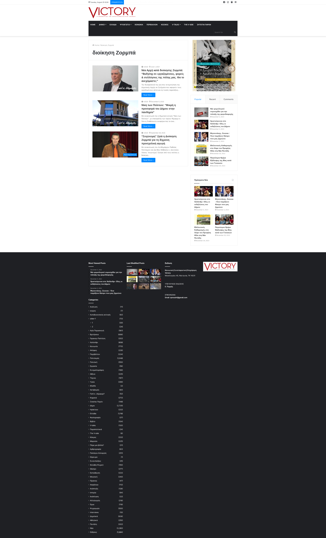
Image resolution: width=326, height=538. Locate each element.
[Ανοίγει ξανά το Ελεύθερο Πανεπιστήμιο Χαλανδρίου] (132, 286)
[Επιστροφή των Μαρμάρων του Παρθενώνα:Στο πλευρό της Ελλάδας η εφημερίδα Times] (144, 286)
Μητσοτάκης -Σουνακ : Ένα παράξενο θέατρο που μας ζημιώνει (150, 2)
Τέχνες (93, 378)
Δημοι (102, 25)
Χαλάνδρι (94, 342)
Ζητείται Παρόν (96, 402)
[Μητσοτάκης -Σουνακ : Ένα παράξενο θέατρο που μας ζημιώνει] (201, 137)
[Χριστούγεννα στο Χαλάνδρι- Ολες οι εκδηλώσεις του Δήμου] (201, 124)
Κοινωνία (94, 346)
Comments (228, 99)
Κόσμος (93, 437)
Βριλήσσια (94, 334)
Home (92, 25)
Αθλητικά (94, 520)
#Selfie (93, 386)
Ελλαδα (113, 25)
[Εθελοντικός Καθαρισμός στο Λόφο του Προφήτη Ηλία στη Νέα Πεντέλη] (201, 149)
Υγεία (92, 382)
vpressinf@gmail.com (178, 297)
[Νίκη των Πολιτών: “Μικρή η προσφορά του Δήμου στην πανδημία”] (115, 113)
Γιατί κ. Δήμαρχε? (97, 394)
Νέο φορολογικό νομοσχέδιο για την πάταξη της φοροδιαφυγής (221, 111)
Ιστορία (93, 493)
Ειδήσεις (93, 532)
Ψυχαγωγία (94, 508)
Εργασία (93, 366)
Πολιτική (93, 362)
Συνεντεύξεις (95, 461)
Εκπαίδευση (95, 473)
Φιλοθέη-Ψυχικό (96, 465)
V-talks (175, 25)
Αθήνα (92, 374)
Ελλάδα (93, 414)
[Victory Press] (112, 12)
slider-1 (93, 319)
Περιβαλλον (152, 25)
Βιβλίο (92, 421)
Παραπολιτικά (96, 429)
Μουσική (93, 477)
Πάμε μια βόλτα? (97, 445)
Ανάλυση (93, 307)
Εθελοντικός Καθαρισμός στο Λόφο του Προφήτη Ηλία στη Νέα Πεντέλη (221, 148)
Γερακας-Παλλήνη (97, 338)
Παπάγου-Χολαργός (98, 453)
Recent (212, 99)
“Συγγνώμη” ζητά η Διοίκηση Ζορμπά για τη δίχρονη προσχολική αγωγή (158, 140)
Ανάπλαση (94, 497)
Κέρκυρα (93, 457)
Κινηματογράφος (97, 370)
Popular (197, 99)
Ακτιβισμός (94, 390)
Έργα (92, 504)
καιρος (93, 311)
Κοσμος (164, 25)
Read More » (148, 95)
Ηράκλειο (94, 410)
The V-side (188, 25)
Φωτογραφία (95, 417)
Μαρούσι (93, 441)
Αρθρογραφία (95, 449)
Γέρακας (93, 481)
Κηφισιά (93, 398)
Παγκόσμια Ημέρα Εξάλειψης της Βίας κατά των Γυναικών (220, 160)
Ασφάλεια (94, 485)
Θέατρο (93, 469)
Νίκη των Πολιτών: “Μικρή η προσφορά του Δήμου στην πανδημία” (158, 109)
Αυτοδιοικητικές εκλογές (100, 315)
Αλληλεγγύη (95, 500)
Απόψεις (93, 350)
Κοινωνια (139, 25)
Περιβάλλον (95, 354)
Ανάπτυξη (94, 489)
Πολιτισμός (94, 358)
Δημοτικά (94, 516)
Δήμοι (92, 406)
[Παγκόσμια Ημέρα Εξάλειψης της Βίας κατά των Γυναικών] (201, 161)
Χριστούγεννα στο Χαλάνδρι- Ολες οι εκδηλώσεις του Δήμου (220, 123)
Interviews (94, 512)
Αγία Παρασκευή (97, 331)
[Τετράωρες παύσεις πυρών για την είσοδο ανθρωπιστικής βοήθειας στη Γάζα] (155, 286)
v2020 (145, 67)
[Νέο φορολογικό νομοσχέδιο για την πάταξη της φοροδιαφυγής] (201, 112)
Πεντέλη (93, 524)
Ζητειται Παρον (204, 25)
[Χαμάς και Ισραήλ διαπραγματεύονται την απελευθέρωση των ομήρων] (144, 279)
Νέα (91, 528)
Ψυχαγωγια (125, 25)
